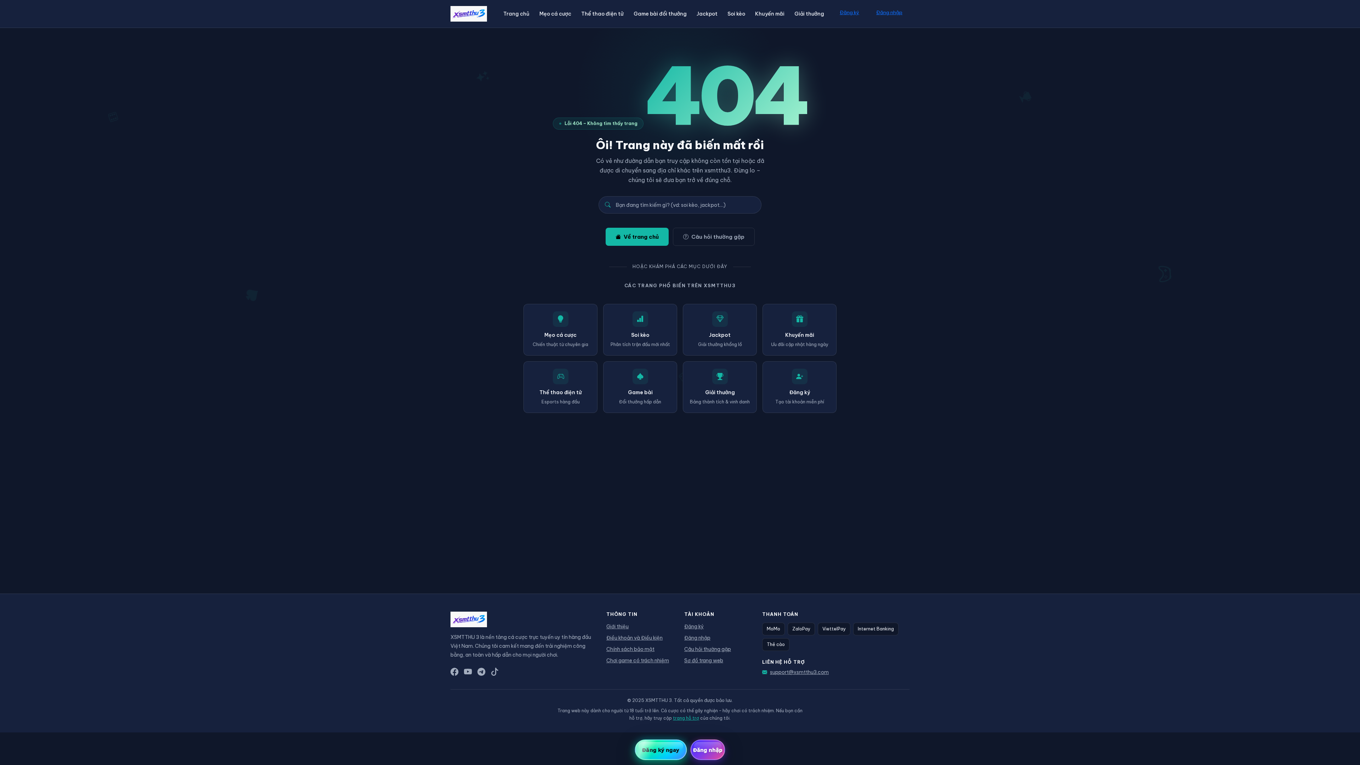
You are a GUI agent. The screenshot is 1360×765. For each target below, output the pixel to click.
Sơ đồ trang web (703, 660)
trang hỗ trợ (686, 718)
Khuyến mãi (769, 14)
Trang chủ (516, 14)
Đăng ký (849, 12)
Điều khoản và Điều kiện (634, 638)
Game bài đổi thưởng (660, 14)
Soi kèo (736, 14)
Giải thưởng (809, 14)
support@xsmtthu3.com (799, 672)
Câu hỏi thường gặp (717, 236)
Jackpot (707, 14)
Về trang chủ (641, 236)
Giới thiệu (617, 626)
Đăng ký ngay (660, 749)
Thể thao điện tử (602, 14)
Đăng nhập (889, 12)
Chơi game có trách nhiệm (637, 660)
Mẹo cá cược (555, 14)
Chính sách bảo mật (630, 649)
